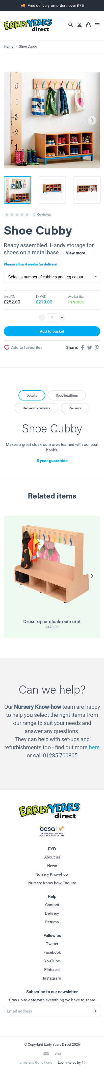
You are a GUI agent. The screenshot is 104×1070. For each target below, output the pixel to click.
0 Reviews (42, 214)
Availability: (76, 296)
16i (84, 1062)
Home (8, 46)
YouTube (52, 961)
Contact (52, 904)
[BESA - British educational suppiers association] (52, 831)
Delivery (52, 913)
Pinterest (52, 969)
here (94, 747)
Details (32, 395)
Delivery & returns (36, 408)
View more (75, 253)
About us (52, 857)
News (52, 865)
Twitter (52, 943)
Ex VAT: (41, 296)
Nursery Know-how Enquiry (52, 883)
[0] (7, 214)
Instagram (52, 978)
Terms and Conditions (35, 1062)
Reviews (75, 408)
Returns (52, 922)
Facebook (52, 952)
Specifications (67, 395)
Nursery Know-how (52, 874)
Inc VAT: (9, 296)
